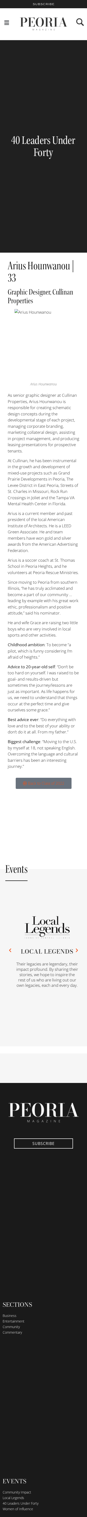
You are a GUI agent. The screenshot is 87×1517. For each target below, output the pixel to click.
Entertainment (13, 1321)
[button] (7, 22)
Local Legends (44, 951)
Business (9, 1315)
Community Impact (17, 1492)
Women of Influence (18, 1509)
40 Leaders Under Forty (20, 1503)
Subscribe (43, 4)
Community (11, 1326)
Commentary (12, 1332)
